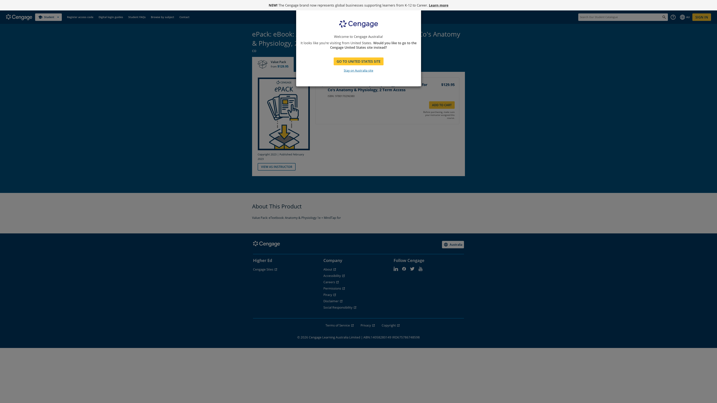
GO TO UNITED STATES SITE (359, 61)
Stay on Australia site (358, 70)
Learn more (438, 5)
